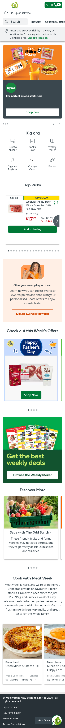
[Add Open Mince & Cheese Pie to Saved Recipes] (38, 627)
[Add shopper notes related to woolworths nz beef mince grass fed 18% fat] (55, 202)
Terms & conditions (14, 724)
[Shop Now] (31, 370)
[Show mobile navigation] (6, 5)
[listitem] (28, 410)
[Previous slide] (53, 124)
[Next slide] (59, 124)
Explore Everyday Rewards (32, 314)
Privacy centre (11, 718)
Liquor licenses (11, 707)
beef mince (40, 593)
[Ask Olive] (57, 721)
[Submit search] (6, 21)
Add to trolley (32, 229)
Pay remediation (12, 712)
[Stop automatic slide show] (47, 124)
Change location (38, 37)
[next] (56, 221)
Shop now (32, 112)
